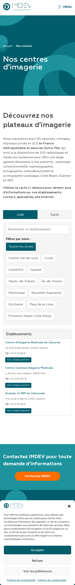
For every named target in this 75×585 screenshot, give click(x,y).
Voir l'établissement (18, 360)
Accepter (37, 550)
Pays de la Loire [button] (41, 304)
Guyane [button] (35, 269)
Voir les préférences (37, 571)
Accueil (7, 45)
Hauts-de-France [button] (21, 281)
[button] (69, 506)
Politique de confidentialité (21, 580)
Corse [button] (49, 258)
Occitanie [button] (15, 304)
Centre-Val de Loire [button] (23, 258)
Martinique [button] (16, 293)
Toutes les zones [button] (20, 246)
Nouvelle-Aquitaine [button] (46, 293)
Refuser (37, 560)
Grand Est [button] (15, 269)
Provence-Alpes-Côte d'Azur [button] (30, 316)
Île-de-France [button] (51, 281)
